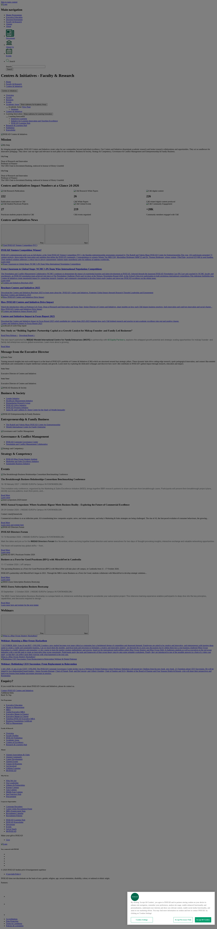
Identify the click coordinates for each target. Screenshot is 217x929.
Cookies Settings (142, 920)
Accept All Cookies (203, 920)
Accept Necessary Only (183, 920)
